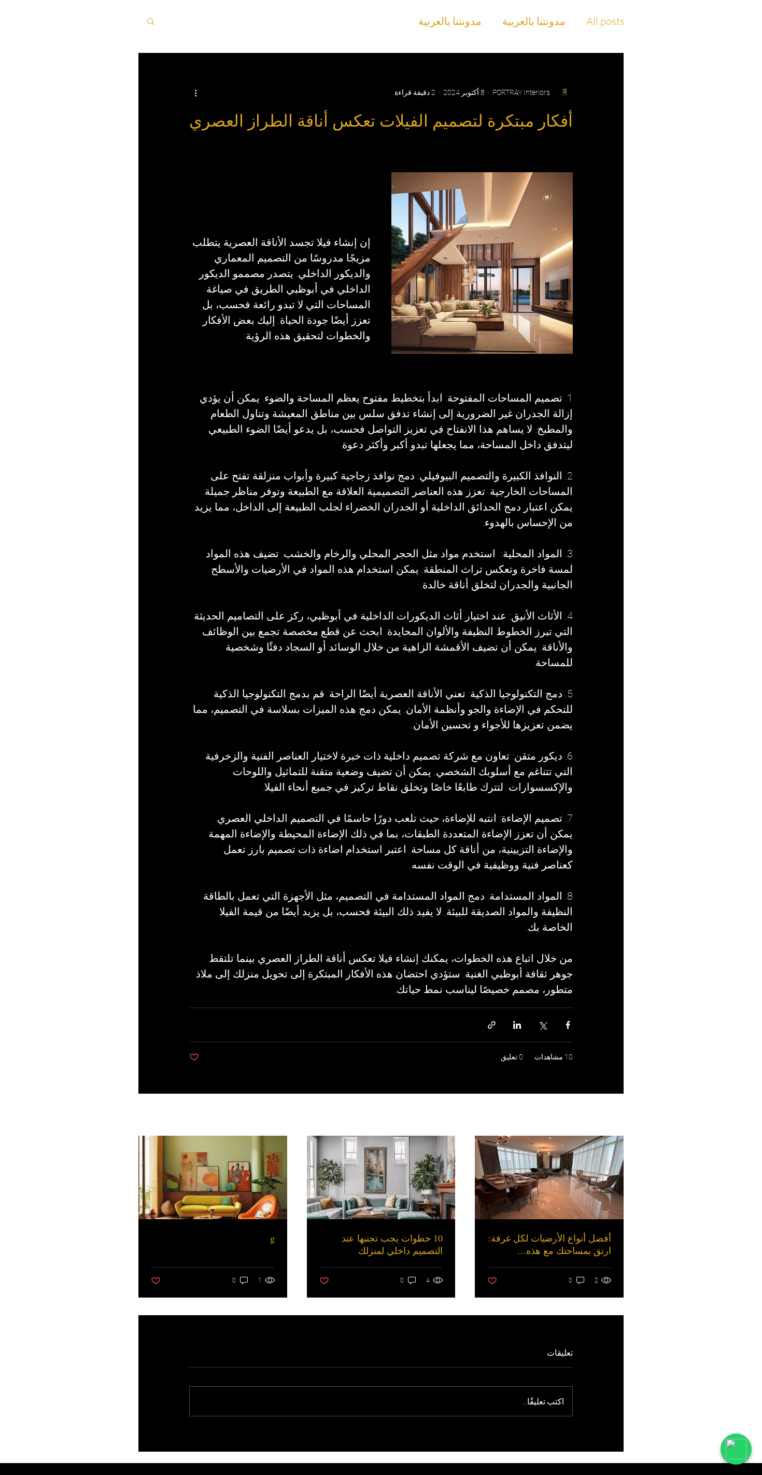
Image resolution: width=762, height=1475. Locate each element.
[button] (151, 21)
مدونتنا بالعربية (534, 21)
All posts (605, 21)
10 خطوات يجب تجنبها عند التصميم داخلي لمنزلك (392, 1244)
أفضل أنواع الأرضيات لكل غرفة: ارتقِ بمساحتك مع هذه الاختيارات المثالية (549, 1244)
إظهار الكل (153, 1115)
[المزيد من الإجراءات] (195, 92)
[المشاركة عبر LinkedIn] (517, 1025)
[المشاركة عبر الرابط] (492, 1025)
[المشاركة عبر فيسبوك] (568, 1025)
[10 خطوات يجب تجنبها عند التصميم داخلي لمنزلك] (381, 1177)
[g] (212, 1177)
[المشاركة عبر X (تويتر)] (542, 1025)
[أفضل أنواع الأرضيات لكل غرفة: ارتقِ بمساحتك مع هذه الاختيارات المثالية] (549, 1177)
